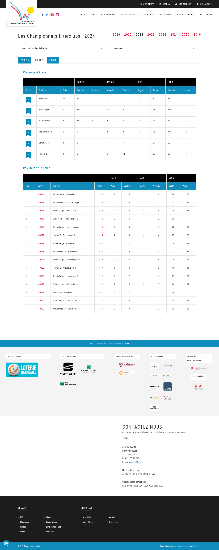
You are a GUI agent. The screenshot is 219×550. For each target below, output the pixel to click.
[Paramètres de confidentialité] (6, 544)
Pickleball (206, 14)
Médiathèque (184, 4)
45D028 (41, 292)
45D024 (41, 259)
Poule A (25, 60)
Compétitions (103, 343)
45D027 (41, 284)
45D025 (41, 268)
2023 (151, 34)
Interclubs (117, 343)
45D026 (41, 276)
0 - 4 (101, 210)
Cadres (23, 526)
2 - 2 (101, 235)
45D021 (41, 235)
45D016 (41, 194)
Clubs (93, 14)
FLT (92, 343)
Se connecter (206, 4)
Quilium (198, 546)
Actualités (148, 4)
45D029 (41, 300)
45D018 (41, 210)
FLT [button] (81, 14)
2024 (139, 34)
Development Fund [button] (170, 14)
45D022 (41, 243)
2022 (162, 34)
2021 (174, 34)
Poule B (39, 60)
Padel (191, 14)
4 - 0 (101, 218)
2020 (185, 34)
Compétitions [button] (128, 14)
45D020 (41, 227)
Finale (52, 60)
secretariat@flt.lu (133, 462)
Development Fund (53, 526)
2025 (128, 34)
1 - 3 (101, 202)
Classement (108, 14)
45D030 (41, 308)
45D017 (41, 202)
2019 (197, 34)
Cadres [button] (147, 14)
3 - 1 (101, 194)
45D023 (41, 251)
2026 (116, 34)
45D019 (41, 218)
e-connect (181, 546)
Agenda (166, 4)
